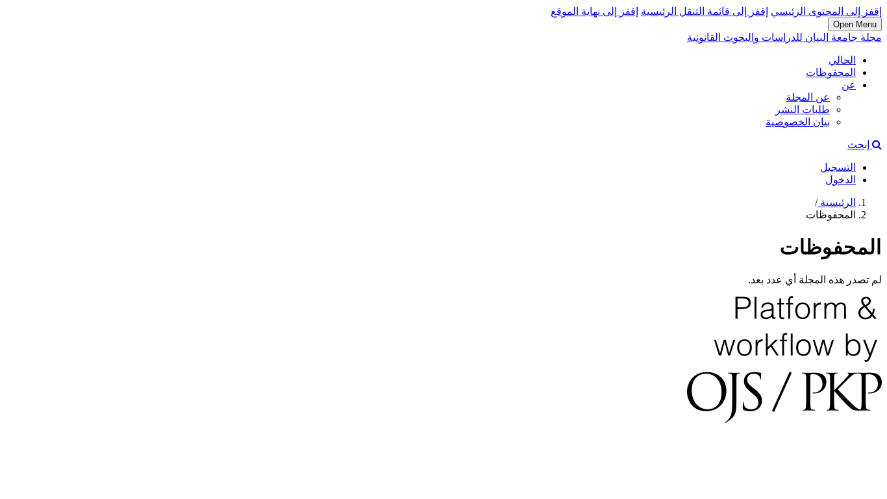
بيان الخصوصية (798, 121)
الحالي (842, 60)
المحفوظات (831, 72)
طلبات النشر (802, 109)
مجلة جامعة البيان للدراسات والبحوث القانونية (784, 37)
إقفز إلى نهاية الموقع (594, 11)
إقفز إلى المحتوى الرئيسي (826, 11)
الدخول (840, 179)
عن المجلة (808, 97)
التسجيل (838, 167)
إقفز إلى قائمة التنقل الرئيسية (704, 11)
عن (849, 84)
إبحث (859, 144)
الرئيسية (837, 202)
